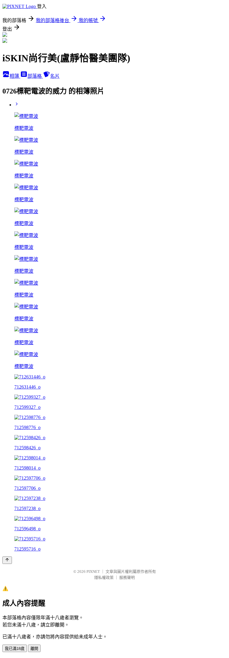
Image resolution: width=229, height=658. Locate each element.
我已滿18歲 (14, 648)
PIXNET (93, 571)
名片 (55, 76)
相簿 (15, 76)
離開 (34, 648)
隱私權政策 (104, 577)
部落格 (35, 76)
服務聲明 (127, 577)
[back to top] (7, 560)
